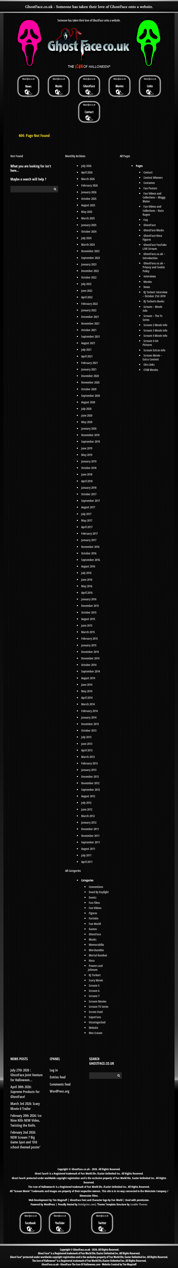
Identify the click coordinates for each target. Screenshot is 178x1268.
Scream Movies (97, 1001)
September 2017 (90, 501)
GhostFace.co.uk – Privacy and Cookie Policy (154, 267)
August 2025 (88, 205)
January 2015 (88, 645)
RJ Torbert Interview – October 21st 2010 (155, 294)
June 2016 (86, 579)
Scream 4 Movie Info (155, 336)
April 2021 (86, 356)
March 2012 (88, 816)
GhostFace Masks (153, 230)
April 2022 (86, 297)
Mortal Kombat (98, 955)
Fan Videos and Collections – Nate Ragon (153, 210)
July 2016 (86, 573)
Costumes (149, 183)
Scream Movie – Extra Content (152, 357)
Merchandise (96, 950)
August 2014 (88, 678)
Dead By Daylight (99, 892)
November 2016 (90, 547)
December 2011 (90, 829)
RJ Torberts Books (153, 301)
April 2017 (86, 527)
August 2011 (88, 849)
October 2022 (88, 277)
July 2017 (86, 514)
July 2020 (86, 409)
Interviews (149, 276)
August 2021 (88, 343)
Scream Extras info (154, 350)
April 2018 (86, 481)
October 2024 (88, 231)
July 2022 (86, 284)
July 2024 (86, 238)
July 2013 (86, 737)
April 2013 (86, 750)
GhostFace (95, 934)
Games (93, 929)
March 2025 (88, 218)
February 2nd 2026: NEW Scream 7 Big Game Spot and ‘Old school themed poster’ (25, 1139)
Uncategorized (97, 1022)
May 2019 (86, 455)
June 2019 (86, 448)
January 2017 (88, 540)
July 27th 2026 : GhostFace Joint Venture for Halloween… (26, 1075)
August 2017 (88, 507)
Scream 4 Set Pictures (151, 343)
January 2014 (88, 717)
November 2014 (90, 658)
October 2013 (88, 730)
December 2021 (90, 317)
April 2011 (86, 862)
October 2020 (88, 389)
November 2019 (90, 435)
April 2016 (86, 593)
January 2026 (88, 192)
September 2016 (90, 560)
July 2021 (86, 349)
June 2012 (86, 809)
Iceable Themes (138, 1204)
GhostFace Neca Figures (152, 238)
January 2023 (88, 264)
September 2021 (90, 336)
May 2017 (86, 520)
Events (92, 897)
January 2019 (88, 461)
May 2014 (86, 691)
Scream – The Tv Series (153, 318)
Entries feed (58, 1077)
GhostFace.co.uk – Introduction (154, 256)
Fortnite (93, 918)
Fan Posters (150, 188)
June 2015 (86, 625)
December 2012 (90, 776)
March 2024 (88, 244)
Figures (93, 913)
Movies (147, 282)
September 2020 (90, 396)
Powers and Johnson (95, 968)
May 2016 (86, 586)
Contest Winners (153, 177)
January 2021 (88, 369)
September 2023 (90, 258)
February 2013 (89, 763)
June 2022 (86, 291)
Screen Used (96, 1012)
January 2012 (88, 822)
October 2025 (88, 199)
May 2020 (86, 422)
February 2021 (89, 363)
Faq (145, 220)
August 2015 (88, 619)
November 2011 (90, 836)
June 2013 (86, 744)
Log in (54, 1070)
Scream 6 (94, 991)
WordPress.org (59, 1091)
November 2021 (90, 323)
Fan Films (94, 903)
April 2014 (86, 698)
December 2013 (90, 724)
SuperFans (95, 1017)
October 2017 (88, 494)
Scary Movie (96, 980)
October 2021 (88, 330)
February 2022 (89, 304)
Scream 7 (94, 996)
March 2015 (88, 632)
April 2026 (86, 172)
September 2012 (90, 789)
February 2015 (89, 638)
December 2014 (90, 652)
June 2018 (86, 474)
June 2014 (86, 684)
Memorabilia (96, 945)
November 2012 (90, 783)
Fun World (95, 924)
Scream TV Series (98, 1006)
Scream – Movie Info (152, 309)
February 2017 (89, 533)
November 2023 (90, 251)
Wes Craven (95, 1033)
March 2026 (88, 179)
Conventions (96, 887)
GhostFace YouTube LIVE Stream (155, 247)
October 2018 (88, 468)
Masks (92, 939)
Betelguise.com (86, 1204)
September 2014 (90, 671)
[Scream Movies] (119, 85)
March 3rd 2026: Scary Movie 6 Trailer (25, 1106)
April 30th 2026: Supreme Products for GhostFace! (25, 1091)
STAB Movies (150, 370)
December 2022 (90, 271)
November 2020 (90, 382)
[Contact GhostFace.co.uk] (89, 111)
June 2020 (86, 415)
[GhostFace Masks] (58, 85)
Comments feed (60, 1084)
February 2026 (89, 185)
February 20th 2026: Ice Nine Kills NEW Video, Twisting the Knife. (25, 1120)
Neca (92, 960)
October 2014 (88, 665)
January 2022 (88, 310)
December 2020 (90, 376)
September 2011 (90, 842)
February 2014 (89, 711)
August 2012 (88, 796)
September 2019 (90, 441)
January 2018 (88, 488)
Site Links (149, 364)
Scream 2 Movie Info (155, 325)
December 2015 (90, 606)
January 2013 (88, 770)
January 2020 (88, 428)
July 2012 (86, 803)
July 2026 (86, 166)
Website (93, 1028)
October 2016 (88, 553)
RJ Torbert (95, 975)
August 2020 (88, 402)
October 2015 (88, 612)
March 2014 (88, 704)
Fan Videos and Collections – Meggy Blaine (154, 197)
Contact (148, 172)
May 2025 (86, 212)
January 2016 (88, 599)
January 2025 (88, 225)
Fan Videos (95, 908)
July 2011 (86, 855)
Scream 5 (94, 985)
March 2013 (88, 757)
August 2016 (88, 566)
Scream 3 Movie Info (155, 330)
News (146, 287)
